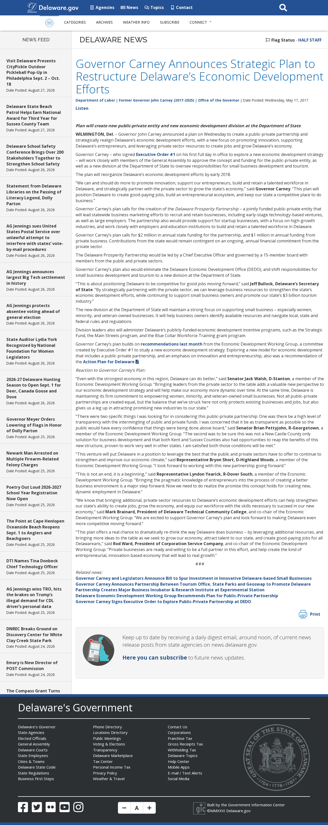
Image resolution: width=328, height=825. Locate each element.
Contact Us (177, 726)
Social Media (178, 778)
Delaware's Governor (37, 726)
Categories (75, 22)
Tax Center (103, 761)
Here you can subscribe (154, 657)
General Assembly (34, 744)
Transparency (105, 749)
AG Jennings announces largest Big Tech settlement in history (35, 277)
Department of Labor (95, 100)
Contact (184, 7)
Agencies (104, 7)
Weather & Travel (109, 778)
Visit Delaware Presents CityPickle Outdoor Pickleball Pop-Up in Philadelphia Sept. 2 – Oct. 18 (33, 72)
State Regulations (33, 772)
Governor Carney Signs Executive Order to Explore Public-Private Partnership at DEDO (163, 601)
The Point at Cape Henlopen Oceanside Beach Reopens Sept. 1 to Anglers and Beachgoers (35, 530)
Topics (156, 7)
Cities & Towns (31, 761)
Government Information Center (256, 804)
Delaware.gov (238, 810)
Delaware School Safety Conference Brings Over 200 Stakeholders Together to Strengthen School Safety (35, 155)
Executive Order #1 (155, 154)
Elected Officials (32, 738)
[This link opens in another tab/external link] (32, 7)
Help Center (178, 761)
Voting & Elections (109, 744)
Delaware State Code (37, 767)
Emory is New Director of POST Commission (32, 665)
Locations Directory (110, 732)
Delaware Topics (183, 755)
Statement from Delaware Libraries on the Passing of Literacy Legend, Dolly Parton (33, 195)
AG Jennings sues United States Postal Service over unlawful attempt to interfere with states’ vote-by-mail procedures (34, 237)
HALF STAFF (310, 40)
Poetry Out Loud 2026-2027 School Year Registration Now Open (33, 493)
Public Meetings (107, 738)
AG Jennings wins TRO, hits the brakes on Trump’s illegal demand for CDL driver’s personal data (33, 598)
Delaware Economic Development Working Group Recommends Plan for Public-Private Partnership (177, 595)
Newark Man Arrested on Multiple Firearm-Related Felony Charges (32, 459)
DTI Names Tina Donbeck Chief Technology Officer (32, 563)
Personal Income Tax (111, 767)
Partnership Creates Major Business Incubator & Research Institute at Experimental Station (170, 590)
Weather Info (136, 22)
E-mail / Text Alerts (185, 772)
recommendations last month (171, 344)
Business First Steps (36, 778)
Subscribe (169, 22)
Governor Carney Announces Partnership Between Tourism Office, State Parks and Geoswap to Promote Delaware (193, 584)
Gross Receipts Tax (185, 744)
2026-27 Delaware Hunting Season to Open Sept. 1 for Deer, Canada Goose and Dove (33, 388)
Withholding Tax (182, 749)
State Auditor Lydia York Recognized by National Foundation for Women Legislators (31, 348)
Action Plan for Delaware (109, 362)
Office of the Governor (218, 100)
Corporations (179, 732)
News (132, 7)
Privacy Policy (105, 772)
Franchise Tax (180, 738)
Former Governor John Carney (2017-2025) (156, 100)
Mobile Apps (179, 767)
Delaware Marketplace (113, 755)
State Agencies (31, 732)
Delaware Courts (33, 749)
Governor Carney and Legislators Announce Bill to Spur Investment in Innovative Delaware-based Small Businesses (194, 578)
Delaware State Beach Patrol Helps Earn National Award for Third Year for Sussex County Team (33, 115)
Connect (198, 22)
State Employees (33, 755)
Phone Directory (107, 726)
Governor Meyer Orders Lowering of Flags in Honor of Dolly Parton (34, 425)
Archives (104, 22)
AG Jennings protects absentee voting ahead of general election (33, 311)
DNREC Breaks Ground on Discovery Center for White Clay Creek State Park (34, 634)
